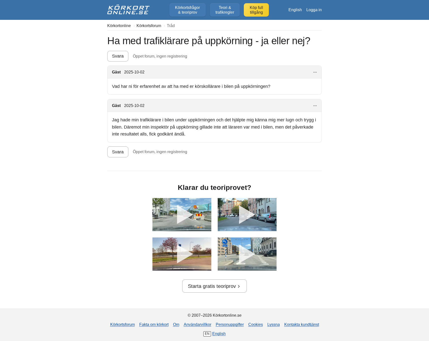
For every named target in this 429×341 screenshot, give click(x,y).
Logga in (314, 9)
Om (176, 324)
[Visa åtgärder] (315, 72)
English (295, 9)
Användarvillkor (197, 324)
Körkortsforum (122, 324)
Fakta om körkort (154, 324)
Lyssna (273, 324)
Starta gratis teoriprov (212, 286)
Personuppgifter (230, 324)
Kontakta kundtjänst (301, 324)
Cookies (255, 324)
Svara (118, 56)
